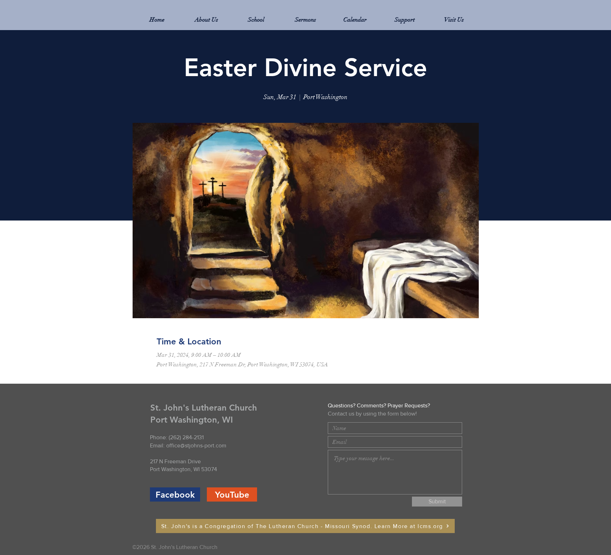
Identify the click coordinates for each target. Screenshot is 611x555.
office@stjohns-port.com (196, 445)
